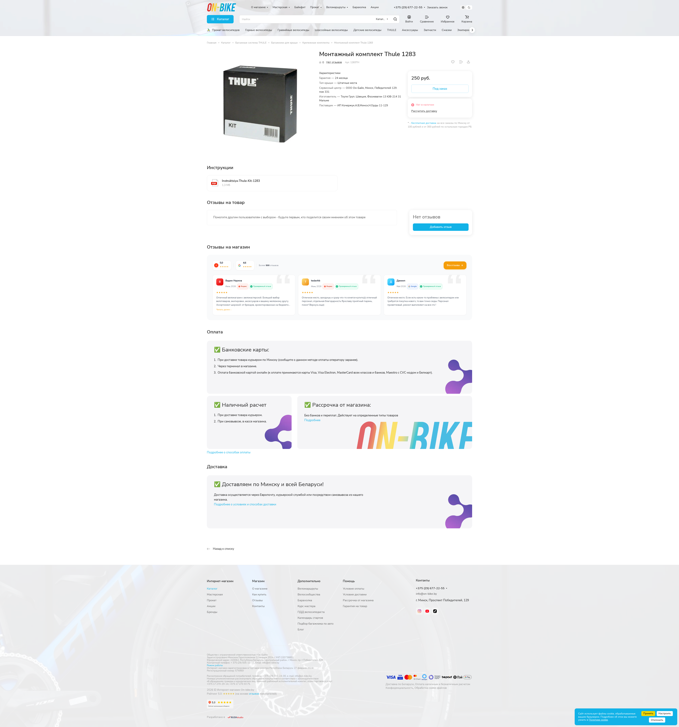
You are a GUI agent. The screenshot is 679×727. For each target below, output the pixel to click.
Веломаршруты (308, 589)
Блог (301, 629)
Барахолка (305, 600)
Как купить (259, 594)
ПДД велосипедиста (311, 612)
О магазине (260, 589)
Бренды (212, 612)
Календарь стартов (310, 618)
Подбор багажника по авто (315, 624)
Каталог (212, 589)
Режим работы (215, 665)
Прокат (211, 600)
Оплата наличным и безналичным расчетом (442, 684)
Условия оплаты (353, 589)
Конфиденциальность (399, 688)
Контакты (258, 606)
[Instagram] (419, 611)
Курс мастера (306, 606)
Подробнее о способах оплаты (228, 452)
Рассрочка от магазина (358, 600)
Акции (211, 606)
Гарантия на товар (355, 606)
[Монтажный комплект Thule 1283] (259, 103)
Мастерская (215, 594)
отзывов (254, 694)
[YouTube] (427, 611)
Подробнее (312, 420)
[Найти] (395, 19)
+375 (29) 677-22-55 (408, 7)
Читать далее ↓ (223, 309)
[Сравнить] (461, 62)
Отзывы (257, 600)
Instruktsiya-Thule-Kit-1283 (241, 181)
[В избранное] (453, 62)
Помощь (349, 581)
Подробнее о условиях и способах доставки (245, 504)
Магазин (258, 581)
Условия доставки (355, 594)
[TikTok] (435, 611)
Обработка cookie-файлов (430, 688)
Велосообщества (309, 594)
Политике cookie (598, 720)
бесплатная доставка (423, 123)
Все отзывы (453, 265)
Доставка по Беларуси (400, 684)
